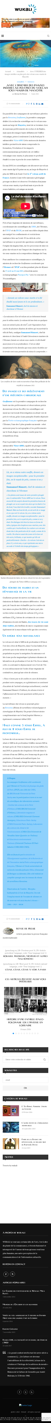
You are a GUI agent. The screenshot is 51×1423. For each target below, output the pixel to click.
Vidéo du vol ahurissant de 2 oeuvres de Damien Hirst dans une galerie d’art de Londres (24, 1317)
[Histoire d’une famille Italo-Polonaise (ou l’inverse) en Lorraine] (25, 1001)
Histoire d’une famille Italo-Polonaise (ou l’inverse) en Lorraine (25, 1022)
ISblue (32, 870)
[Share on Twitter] (34, 103)
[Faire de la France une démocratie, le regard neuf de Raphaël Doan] (11, 1143)
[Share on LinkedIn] (39, 103)
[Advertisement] (25, 1193)
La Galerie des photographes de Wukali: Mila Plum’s (24, 1292)
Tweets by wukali (10, 1165)
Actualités (20, 71)
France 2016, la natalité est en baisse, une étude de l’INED (25, 1341)
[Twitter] (12, 1274)
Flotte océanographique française (22, 420)
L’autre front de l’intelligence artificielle (35, 1124)
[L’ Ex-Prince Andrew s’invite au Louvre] (11, 1110)
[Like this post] (29, 103)
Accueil (8, 71)
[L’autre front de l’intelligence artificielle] (11, 1127)
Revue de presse (21, 94)
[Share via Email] (42, 103)
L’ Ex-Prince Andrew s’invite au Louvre (34, 1108)
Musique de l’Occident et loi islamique (20, 1305)
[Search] (48, 36)
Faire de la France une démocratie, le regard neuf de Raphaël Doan (34, 1142)
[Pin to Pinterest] (37, 103)
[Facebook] (6, 1274)
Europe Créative (10, 1329)
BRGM (18, 230)
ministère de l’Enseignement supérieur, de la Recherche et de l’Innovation (25, 858)
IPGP (8, 230)
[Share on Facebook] (31, 103)
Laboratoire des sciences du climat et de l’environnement (24, 828)
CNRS (33, 226)
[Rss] (32, 1392)
